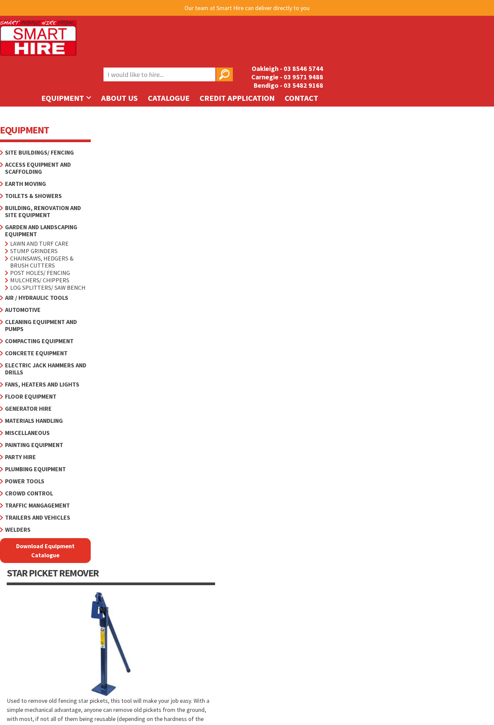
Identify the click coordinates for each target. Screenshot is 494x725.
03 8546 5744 (303, 68)
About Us (119, 98)
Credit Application (237, 98)
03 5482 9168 (303, 85)
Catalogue (169, 98)
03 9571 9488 (303, 77)
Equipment (63, 98)
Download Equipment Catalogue (45, 550)
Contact (301, 98)
